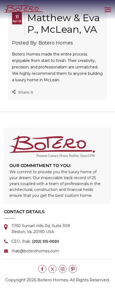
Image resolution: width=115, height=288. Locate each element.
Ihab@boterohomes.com (35, 251)
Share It (25, 92)
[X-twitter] (52, 269)
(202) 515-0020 (45, 241)
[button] (107, 10)
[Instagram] (63, 269)
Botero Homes (52, 279)
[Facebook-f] (42, 269)
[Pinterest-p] (73, 269)
